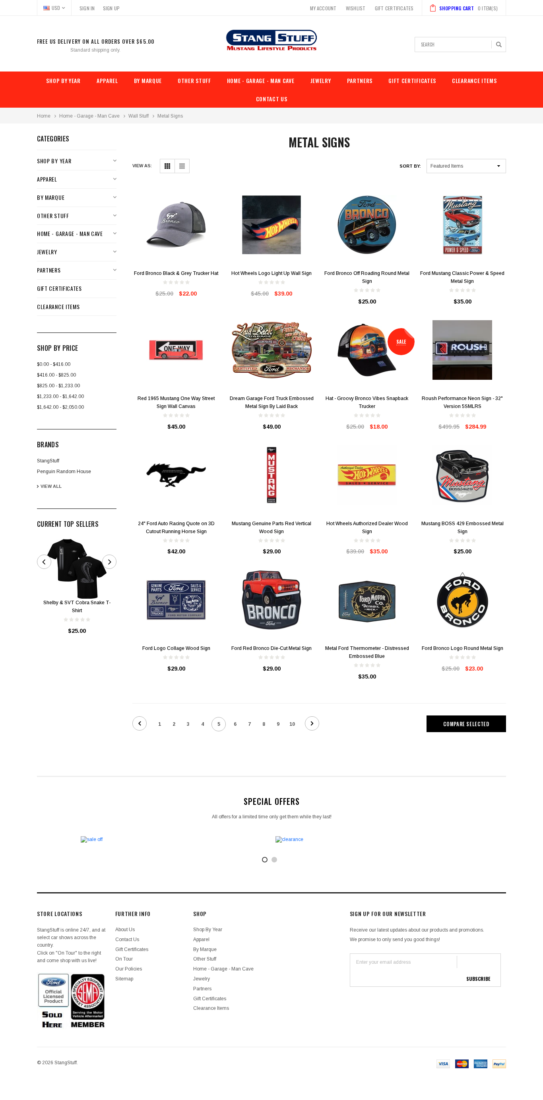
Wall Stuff (138, 116)
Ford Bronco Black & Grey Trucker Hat (176, 273)
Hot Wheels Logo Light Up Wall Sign (271, 273)
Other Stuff (194, 80)
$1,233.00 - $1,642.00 (60, 396)
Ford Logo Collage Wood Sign (176, 648)
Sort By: (410, 166)
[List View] (182, 166)
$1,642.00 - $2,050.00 (60, 407)
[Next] (312, 723)
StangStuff (48, 461)
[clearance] (368, 839)
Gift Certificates (412, 80)
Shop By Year (63, 80)
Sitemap (124, 979)
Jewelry (320, 80)
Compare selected (466, 724)
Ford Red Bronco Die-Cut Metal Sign (271, 648)
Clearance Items (474, 80)
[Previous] (139, 723)
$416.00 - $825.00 (56, 375)
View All (51, 486)
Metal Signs (170, 116)
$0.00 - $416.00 (53, 364)
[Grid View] (167, 166)
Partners (360, 80)
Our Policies (128, 969)
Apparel (107, 80)
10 (292, 724)
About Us (125, 929)
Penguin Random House (64, 471)
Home (43, 116)
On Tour (124, 959)
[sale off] (174, 839)
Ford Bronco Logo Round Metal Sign (462, 648)
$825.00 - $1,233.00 (58, 386)
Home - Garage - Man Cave (261, 80)
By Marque (148, 80)
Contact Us (271, 99)
